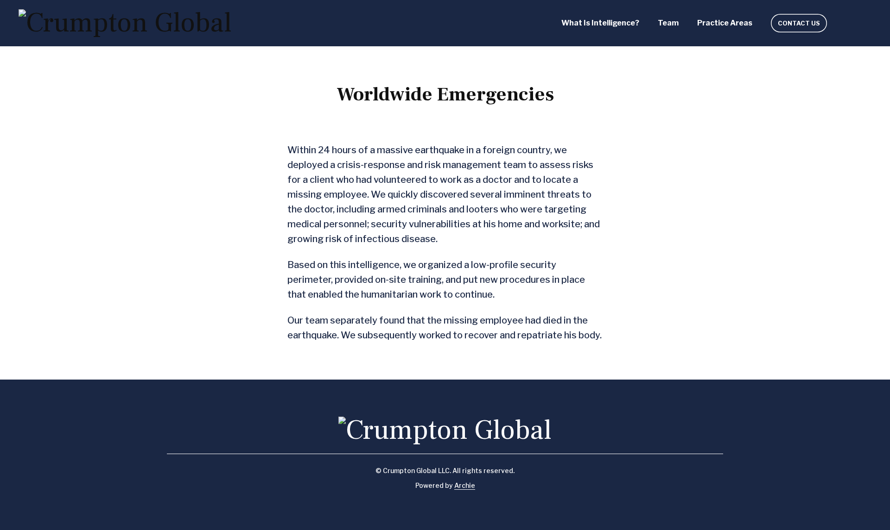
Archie (464, 485)
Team (668, 23)
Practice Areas (724, 23)
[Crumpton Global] (125, 23)
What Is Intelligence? (600, 23)
